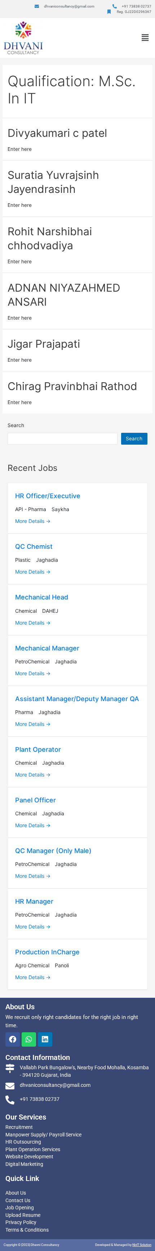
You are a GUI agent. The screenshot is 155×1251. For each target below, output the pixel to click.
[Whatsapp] (29, 1039)
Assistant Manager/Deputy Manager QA (77, 699)
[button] (145, 38)
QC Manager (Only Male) (53, 850)
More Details (30, 521)
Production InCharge (47, 952)
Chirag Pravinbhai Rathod (72, 386)
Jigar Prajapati (44, 343)
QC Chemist (34, 546)
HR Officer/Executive (47, 496)
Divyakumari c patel (57, 132)
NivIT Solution (141, 1245)
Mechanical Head (41, 597)
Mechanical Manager (47, 648)
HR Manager (34, 901)
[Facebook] (12, 1039)
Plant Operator (38, 749)
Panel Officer (35, 800)
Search (16, 425)
